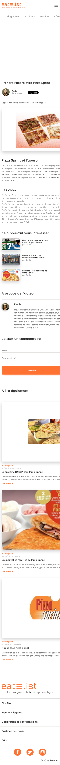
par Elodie (26, 245)
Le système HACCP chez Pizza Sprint (22, 471)
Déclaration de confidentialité (20, 721)
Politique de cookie (13, 731)
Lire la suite (7, 483)
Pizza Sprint (7, 465)
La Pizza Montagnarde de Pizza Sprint (34, 272)
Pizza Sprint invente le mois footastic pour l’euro (35, 241)
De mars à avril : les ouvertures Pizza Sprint (33, 257)
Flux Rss (6, 703)
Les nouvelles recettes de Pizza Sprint (23, 559)
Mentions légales (12, 712)
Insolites (44, 16)
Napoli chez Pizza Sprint (15, 647)
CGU (4, 740)
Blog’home (13, 16)
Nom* (4, 350)
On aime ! (29, 16)
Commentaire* (9, 358)
